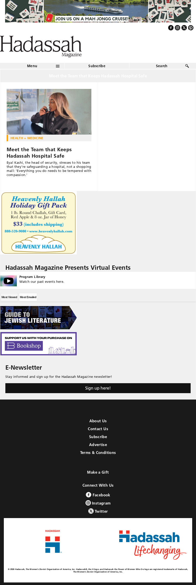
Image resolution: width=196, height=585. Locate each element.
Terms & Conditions (98, 452)
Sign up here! (98, 388)
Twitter (101, 511)
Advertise (98, 444)
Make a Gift (98, 472)
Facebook (100, 495)
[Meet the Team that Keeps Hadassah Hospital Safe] (49, 112)
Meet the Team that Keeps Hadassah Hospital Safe (39, 152)
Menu (32, 66)
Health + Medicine (26, 138)
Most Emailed (28, 297)
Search (162, 66)
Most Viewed (9, 297)
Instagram (101, 503)
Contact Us (98, 428)
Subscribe (96, 66)
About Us (98, 420)
